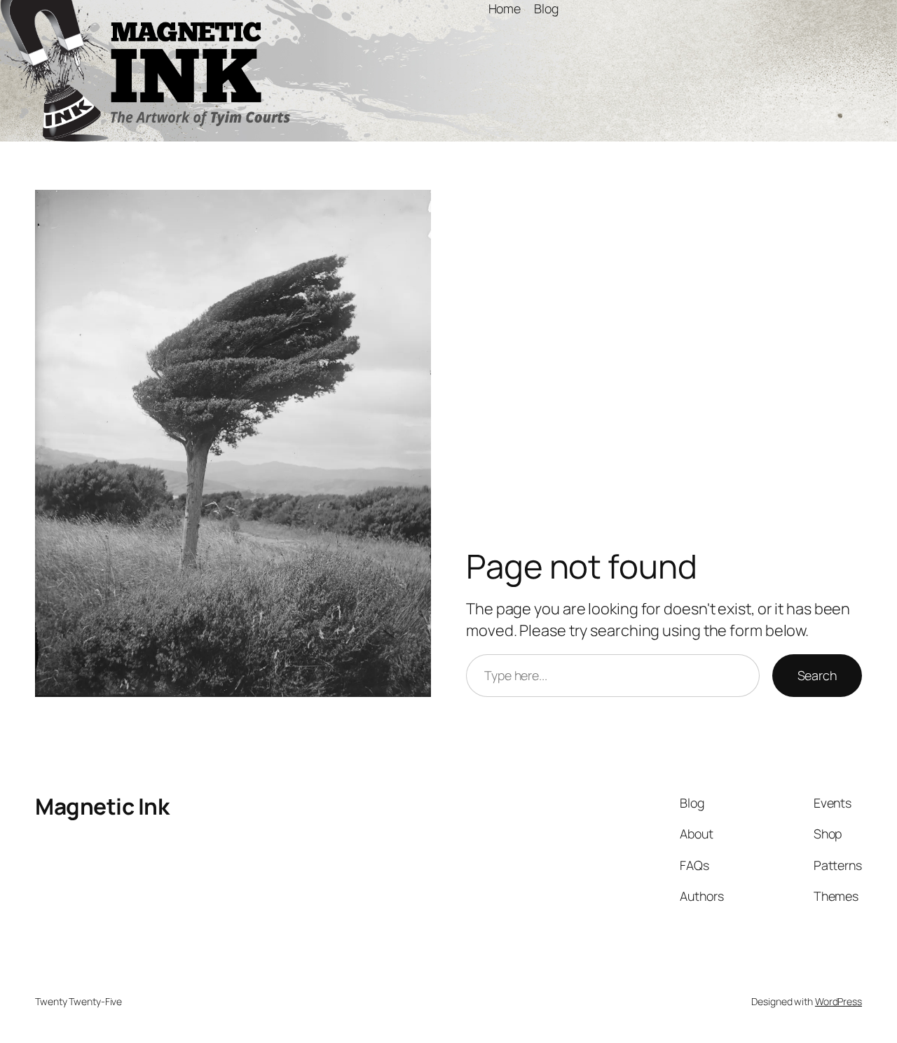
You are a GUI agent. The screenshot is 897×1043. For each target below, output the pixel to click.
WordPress (838, 1001)
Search (817, 675)
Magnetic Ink (102, 806)
